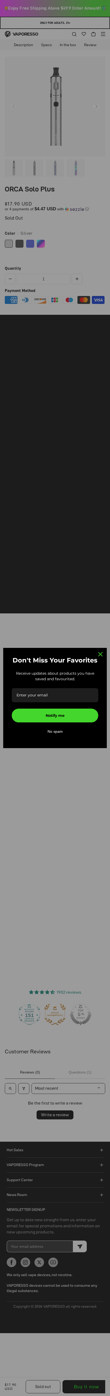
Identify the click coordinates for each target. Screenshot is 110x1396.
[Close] (100, 654)
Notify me (55, 715)
